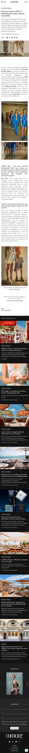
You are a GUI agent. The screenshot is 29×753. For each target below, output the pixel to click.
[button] (26, 269)
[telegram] (17, 37)
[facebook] (5, 37)
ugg (2, 310)
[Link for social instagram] (16, 742)
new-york (8, 310)
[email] (2, 37)
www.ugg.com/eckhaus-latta (15, 300)
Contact (14, 745)
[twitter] (12, 37)
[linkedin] (9, 37)
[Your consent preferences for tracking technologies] (26, 750)
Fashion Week (6, 8)
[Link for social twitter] (9, 742)
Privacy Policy (23, 724)
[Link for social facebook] (13, 742)
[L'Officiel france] (14, 2)
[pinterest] (7, 37)
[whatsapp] (14, 37)
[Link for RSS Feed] (19, 742)
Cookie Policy (14, 750)
